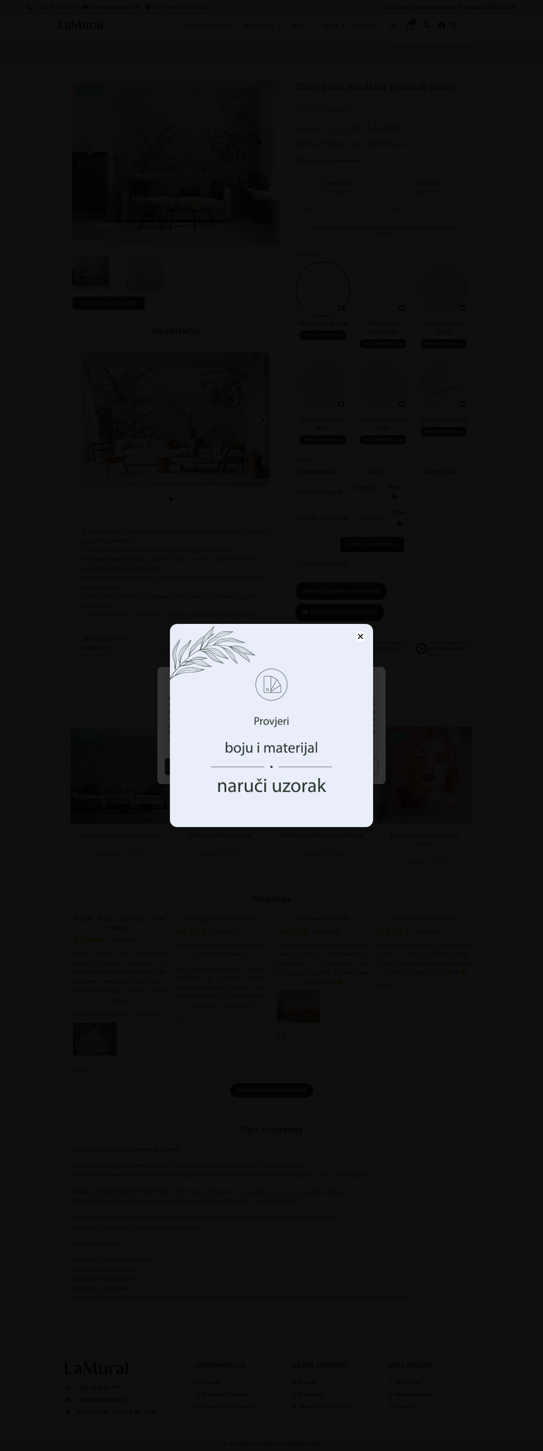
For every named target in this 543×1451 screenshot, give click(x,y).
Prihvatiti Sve (217, 766)
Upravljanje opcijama (326, 766)
